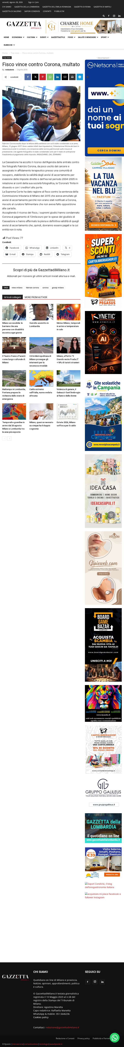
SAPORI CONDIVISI (32, 11)
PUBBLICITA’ (59, 11)
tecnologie (43, 1044)
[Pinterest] (42, 77)
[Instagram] (114, 16)
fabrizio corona (32, 287)
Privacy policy (84, 1038)
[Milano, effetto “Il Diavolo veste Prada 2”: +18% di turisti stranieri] (68, 345)
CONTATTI (47, 11)
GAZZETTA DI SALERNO (11, 11)
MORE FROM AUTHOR (36, 297)
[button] (103, 16)
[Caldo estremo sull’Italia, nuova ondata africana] (41, 378)
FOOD (70, 37)
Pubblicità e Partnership (103, 1038)
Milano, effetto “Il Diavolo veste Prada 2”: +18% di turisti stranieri (68, 359)
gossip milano (58, 287)
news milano (17, 287)
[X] (35, 77)
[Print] (72, 77)
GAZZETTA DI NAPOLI (102, 6)
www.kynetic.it (56, 1044)
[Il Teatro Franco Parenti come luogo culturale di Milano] (14, 345)
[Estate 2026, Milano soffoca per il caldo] (68, 411)
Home (6, 37)
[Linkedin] (119, 16)
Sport (104, 37)
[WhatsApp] (50, 77)
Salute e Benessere (87, 37)
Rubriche (8, 45)
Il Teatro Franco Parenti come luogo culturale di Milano (13, 359)
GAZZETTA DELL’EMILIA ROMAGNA (56, 6)
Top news (15, 53)
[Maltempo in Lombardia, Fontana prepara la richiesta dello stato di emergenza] (14, 378)
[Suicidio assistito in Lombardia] (41, 312)
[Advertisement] (103, 933)
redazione (9, 69)
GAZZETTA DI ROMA (82, 6)
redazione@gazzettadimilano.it (62, 1027)
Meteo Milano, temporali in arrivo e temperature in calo (68, 326)
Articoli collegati (12, 297)
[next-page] (9, 438)
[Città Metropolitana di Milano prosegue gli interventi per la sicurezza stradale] (41, 345)
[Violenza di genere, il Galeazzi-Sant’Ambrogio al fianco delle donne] (68, 378)
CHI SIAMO (6, 6)
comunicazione (31, 1044)
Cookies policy (40, 1017)
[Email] (65, 77)
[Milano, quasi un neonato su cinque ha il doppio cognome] (41, 411)
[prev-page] (4, 438)
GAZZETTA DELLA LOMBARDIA (26, 6)
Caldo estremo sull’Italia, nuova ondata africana (40, 392)
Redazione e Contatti (65, 1038)
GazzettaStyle (58, 37)
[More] (87, 77)
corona (45, 287)
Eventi (43, 37)
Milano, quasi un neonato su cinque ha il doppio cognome (41, 425)
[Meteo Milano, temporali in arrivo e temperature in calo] (68, 312)
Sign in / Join (33, 2)
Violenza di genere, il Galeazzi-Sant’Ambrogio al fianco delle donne (68, 392)
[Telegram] (80, 77)
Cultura (31, 37)
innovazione (17, 1044)
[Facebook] (108, 16)
